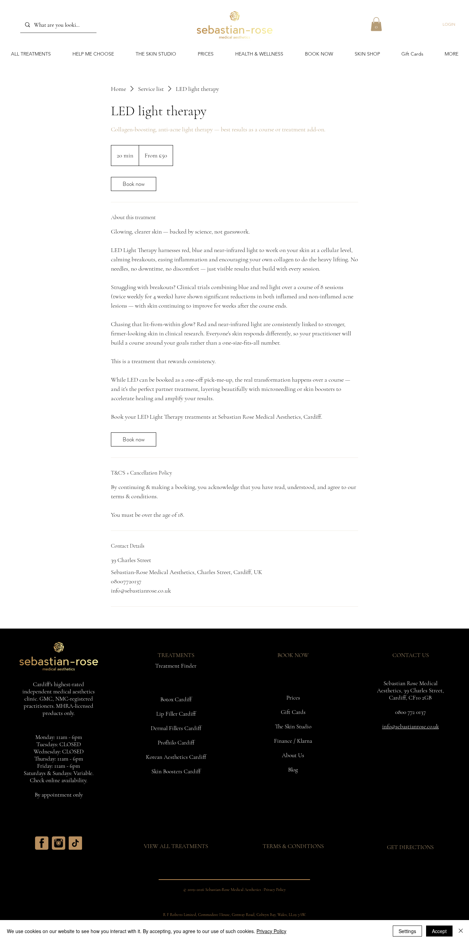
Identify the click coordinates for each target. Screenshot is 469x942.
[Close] (461, 931)
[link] (133, 184)
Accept (439, 931)
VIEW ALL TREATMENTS (176, 846)
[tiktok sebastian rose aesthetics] (75, 843)
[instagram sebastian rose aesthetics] (58, 843)
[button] (376, 24)
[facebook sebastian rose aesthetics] (41, 843)
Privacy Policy (271, 931)
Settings (407, 931)
